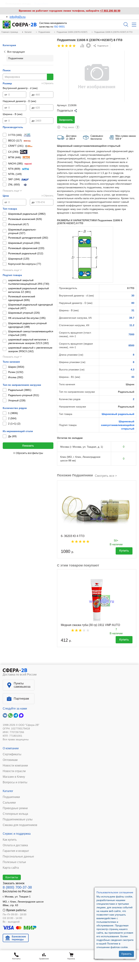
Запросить (66, 119)
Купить (124, 550)
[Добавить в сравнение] (82, 46)
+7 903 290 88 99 (110, 10)
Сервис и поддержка (17, 834)
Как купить (10, 839)
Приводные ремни (15, 808)
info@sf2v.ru (18, 16)
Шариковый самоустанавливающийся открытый (117, 425)
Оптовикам (10, 760)
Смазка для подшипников (20, 825)
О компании (11, 748)
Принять (126, 953)
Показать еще (11, 190)
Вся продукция (16, 51)
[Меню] (134, 24)
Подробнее (41, 3)
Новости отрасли (14, 771)
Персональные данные (18, 856)
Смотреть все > (106, 475)
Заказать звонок (13, 883)
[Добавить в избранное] (88, 45)
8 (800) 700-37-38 (17, 887)
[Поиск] (126, 24)
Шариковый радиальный (118, 414)
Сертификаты (12, 754)
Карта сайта (11, 867)
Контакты (11, 877)
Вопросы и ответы (15, 782)
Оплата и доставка (15, 845)
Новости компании (15, 765)
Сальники (9, 802)
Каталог (8, 791)
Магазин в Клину (14, 776)
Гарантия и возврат (16, 851)
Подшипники (11, 797)
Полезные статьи (14, 862)
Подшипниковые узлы (18, 819)
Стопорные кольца (15, 813)
